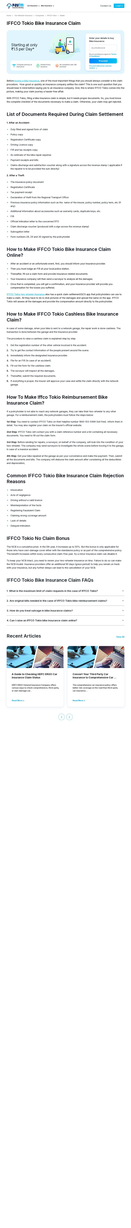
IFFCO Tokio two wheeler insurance (26, 294)
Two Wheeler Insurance (23, 15)
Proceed (103, 61)
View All (120, 637)
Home (9, 15)
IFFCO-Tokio (52, 15)
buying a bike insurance (26, 80)
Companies (39, 15)
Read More (17, 700)
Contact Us (105, 5)
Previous (61, 717)
